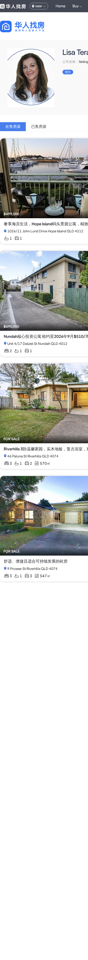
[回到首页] (30, 26)
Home (60, 6)
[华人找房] (13, 6)
